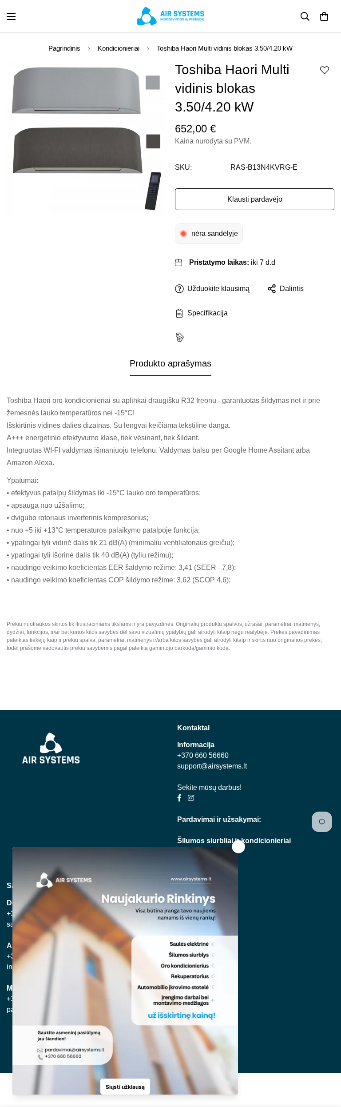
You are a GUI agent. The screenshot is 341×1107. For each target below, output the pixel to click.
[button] (324, 16)
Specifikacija (206, 313)
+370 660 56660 (203, 755)
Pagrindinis (64, 48)
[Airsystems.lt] (170, 16)
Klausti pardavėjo (254, 199)
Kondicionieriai (118, 48)
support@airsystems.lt (212, 766)
